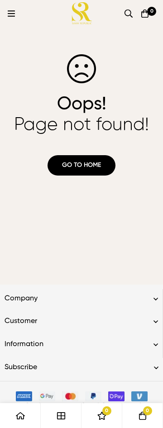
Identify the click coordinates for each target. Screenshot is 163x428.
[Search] (128, 13)
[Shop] (61, 415)
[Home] (20, 415)
